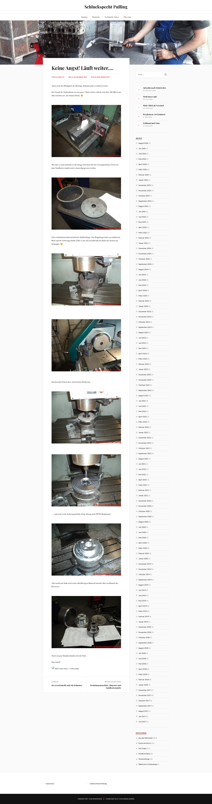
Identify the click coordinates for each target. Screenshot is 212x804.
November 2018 (144, 632)
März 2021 (142, 485)
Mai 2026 (142, 159)
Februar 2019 (143, 616)
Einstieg (84, 17)
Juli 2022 (142, 401)
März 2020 (142, 548)
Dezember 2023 (144, 311)
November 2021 (144, 443)
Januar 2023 (143, 369)
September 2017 (144, 706)
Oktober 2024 (144, 259)
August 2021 (143, 459)
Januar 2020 (143, 558)
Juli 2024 (142, 274)
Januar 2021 (143, 495)
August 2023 (143, 332)
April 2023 (142, 353)
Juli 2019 (142, 590)
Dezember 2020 (144, 501)
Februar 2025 (143, 238)
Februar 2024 (143, 301)
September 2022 (144, 390)
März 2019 (142, 611)
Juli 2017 (142, 716)
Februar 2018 (143, 679)
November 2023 (144, 317)
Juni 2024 (142, 280)
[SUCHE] (165, 74)
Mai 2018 (142, 664)
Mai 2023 (142, 348)
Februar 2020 (143, 553)
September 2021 (144, 453)
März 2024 (142, 296)
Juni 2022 (142, 406)
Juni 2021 (142, 469)
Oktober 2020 (144, 511)
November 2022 (144, 380)
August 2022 (143, 395)
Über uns (127, 17)
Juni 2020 (142, 532)
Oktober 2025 (144, 196)
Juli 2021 (142, 464)
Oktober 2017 (144, 701)
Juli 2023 (142, 338)
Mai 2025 (142, 222)
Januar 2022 (143, 432)
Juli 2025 (142, 211)
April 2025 (142, 227)
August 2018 (143, 648)
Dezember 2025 (144, 185)
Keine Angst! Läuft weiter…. (82, 68)
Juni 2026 (142, 154)
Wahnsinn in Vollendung (147, 764)
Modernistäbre (144, 754)
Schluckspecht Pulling (106, 6)
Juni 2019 (142, 595)
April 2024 (142, 290)
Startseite (96, 17)
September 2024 (144, 264)
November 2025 (144, 190)
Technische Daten (112, 17)
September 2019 (144, 580)
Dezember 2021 (144, 438)
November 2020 (144, 506)
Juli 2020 (142, 527)
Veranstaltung (143, 759)
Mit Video (142, 748)
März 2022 (142, 422)
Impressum (50, 783)
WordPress (97, 799)
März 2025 (142, 233)
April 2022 (142, 417)
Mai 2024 (142, 285)
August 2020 (143, 522)
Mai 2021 (142, 474)
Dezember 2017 (144, 690)
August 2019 (143, 585)
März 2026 (142, 169)
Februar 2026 (143, 175)
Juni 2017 (142, 721)
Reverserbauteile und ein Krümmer (67, 685)
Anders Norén (128, 799)
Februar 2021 (143, 490)
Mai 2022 (142, 411)
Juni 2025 (142, 217)
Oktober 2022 (144, 385)
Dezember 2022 (144, 374)
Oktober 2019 (144, 574)
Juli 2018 (142, 653)
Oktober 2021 (144, 448)
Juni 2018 (142, 658)
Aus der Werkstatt (101, 77)
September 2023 (144, 327)
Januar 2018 (143, 685)
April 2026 (142, 164)
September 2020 (144, 516)
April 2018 (142, 669)
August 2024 (143, 269)
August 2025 (143, 206)
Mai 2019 (142, 601)
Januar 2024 (143, 306)
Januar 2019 (143, 622)
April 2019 (142, 606)
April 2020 (142, 543)
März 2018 (142, 674)
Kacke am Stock (144, 743)
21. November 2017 (79, 77)
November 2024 (144, 253)
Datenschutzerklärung (98, 783)
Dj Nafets (60, 77)
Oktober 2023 (144, 322)
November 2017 (144, 695)
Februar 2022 (143, 427)
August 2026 (143, 143)
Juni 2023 (142, 343)
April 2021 (142, 480)
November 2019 (144, 569)
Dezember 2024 (144, 248)
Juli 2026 (142, 148)
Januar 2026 (143, 180)
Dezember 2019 (144, 564)
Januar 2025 (143, 243)
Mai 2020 (142, 537)
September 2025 (144, 201)
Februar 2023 (143, 364)
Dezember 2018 (144, 627)
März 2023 (142, 359)
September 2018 (144, 643)
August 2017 (143, 711)
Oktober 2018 (144, 637)
